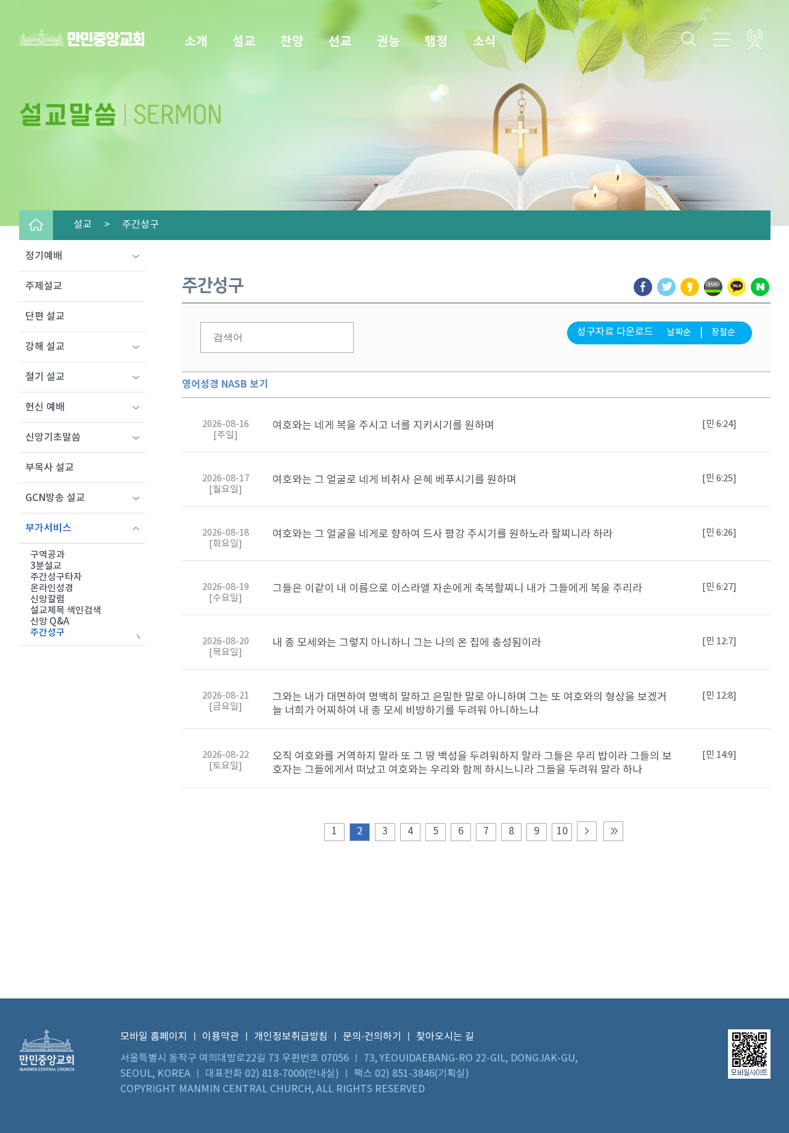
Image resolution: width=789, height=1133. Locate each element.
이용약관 (220, 1036)
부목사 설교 (49, 467)
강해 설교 (45, 346)
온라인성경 (51, 588)
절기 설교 (45, 377)
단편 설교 (45, 316)
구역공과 (47, 555)
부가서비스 (48, 528)
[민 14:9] (719, 755)
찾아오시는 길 (445, 1036)
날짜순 (679, 333)
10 (562, 831)
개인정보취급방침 (291, 1036)
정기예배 (43, 256)
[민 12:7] (719, 641)
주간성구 (47, 633)
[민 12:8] (719, 696)
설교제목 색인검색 (65, 610)
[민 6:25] (719, 478)
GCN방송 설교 (55, 498)
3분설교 (46, 566)
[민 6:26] (719, 533)
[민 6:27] (719, 587)
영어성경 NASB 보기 (225, 384)
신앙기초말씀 (53, 437)
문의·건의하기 (372, 1036)
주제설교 (43, 286)
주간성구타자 (56, 577)
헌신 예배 (45, 407)
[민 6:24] (719, 424)
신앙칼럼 (47, 599)
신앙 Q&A (49, 621)
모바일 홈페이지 (153, 1036)
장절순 (723, 333)
